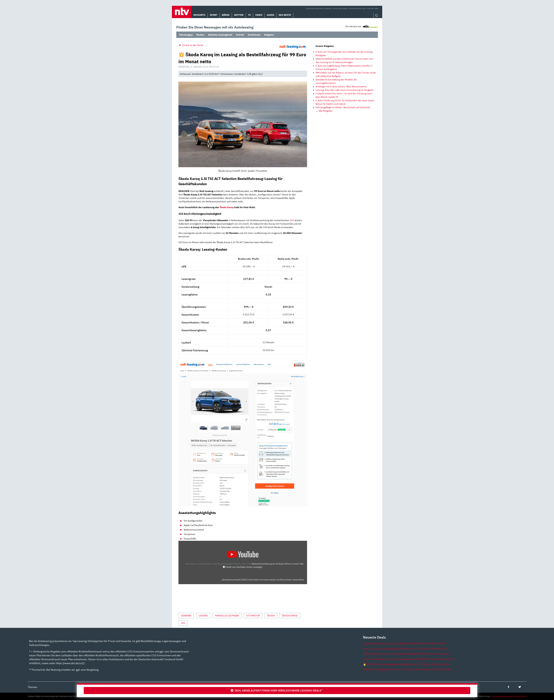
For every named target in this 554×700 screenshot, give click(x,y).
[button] (181, 12)
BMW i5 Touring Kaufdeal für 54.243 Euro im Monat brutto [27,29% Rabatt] (407, 669)
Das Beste (285, 14)
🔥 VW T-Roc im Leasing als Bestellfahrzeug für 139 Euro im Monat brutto (406, 664)
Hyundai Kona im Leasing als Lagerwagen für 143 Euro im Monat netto (404, 643)
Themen (32, 687)
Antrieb (240, 34)
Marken (200, 34)
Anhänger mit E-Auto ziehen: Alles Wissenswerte (341, 86)
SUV (292, 220)
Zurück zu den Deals (192, 45)
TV (249, 14)
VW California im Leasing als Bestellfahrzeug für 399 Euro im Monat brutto (406, 653)
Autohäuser (254, 34)
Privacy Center (520, 696)
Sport (213, 14)
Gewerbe (186, 615)
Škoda (271, 615)
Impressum (496, 696)
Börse (226, 14)
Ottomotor (253, 615)
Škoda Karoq (227, 207)
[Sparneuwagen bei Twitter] (520, 687)
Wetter (238, 14)
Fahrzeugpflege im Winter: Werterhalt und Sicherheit (343, 107)
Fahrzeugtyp (186, 34)
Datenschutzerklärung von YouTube (278, 563)
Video (258, 14)
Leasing (203, 615)
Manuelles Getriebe (227, 615)
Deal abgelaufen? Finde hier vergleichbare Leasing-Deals (278, 690)
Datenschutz (507, 696)
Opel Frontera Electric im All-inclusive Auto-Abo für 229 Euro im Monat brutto (408, 659)
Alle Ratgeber (325, 110)
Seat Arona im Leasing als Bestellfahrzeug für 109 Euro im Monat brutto (405, 648)
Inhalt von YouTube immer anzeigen (243, 566)
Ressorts (199, 14)
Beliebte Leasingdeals (220, 34)
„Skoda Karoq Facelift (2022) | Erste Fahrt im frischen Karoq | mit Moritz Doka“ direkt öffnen (262, 579)
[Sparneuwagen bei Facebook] (508, 687)
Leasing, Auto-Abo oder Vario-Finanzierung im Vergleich (345, 90)
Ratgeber (269, 34)
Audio (270, 14)
